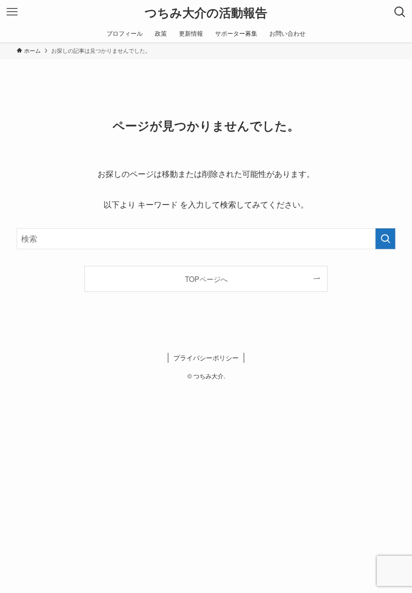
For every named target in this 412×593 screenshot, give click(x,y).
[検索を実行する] (385, 238)
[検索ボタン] (400, 12)
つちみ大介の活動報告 (206, 12)
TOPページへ (206, 278)
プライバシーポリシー (206, 357)
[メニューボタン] (12, 12)
